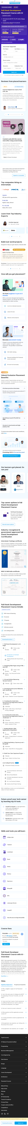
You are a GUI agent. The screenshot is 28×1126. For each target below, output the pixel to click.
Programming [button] (4, 1046)
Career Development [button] (6, 1072)
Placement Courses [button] (6, 1081)
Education (5, 66)
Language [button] (3, 1068)
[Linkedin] (5, 1114)
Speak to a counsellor (18, 175)
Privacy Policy (4, 1102)
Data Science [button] (4, 1059)
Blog (2, 1094)
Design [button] (3, 1063)
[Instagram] (2, 1114)
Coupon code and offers (7, 1104)
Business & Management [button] (7, 1050)
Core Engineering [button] (5, 1055)
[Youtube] (8, 1114)
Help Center (4, 1088)
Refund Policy (4, 1085)
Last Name (19, 49)
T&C (22, 75)
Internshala (4, 1110)
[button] (2, 2)
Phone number (6, 60)
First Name (5, 49)
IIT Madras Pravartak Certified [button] (8, 1042)
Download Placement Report (11, 455)
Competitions (4, 1107)
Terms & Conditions (6, 1099)
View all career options (8, 524)
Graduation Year (19, 66)
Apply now (14, 72)
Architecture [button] (4, 1076)
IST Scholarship (5, 1096)
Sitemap (3, 1091)
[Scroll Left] (6, 114)
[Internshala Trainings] (15, 2)
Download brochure (7, 639)
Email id (5, 54)
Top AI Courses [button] (5, 1037)
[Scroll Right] (22, 114)
